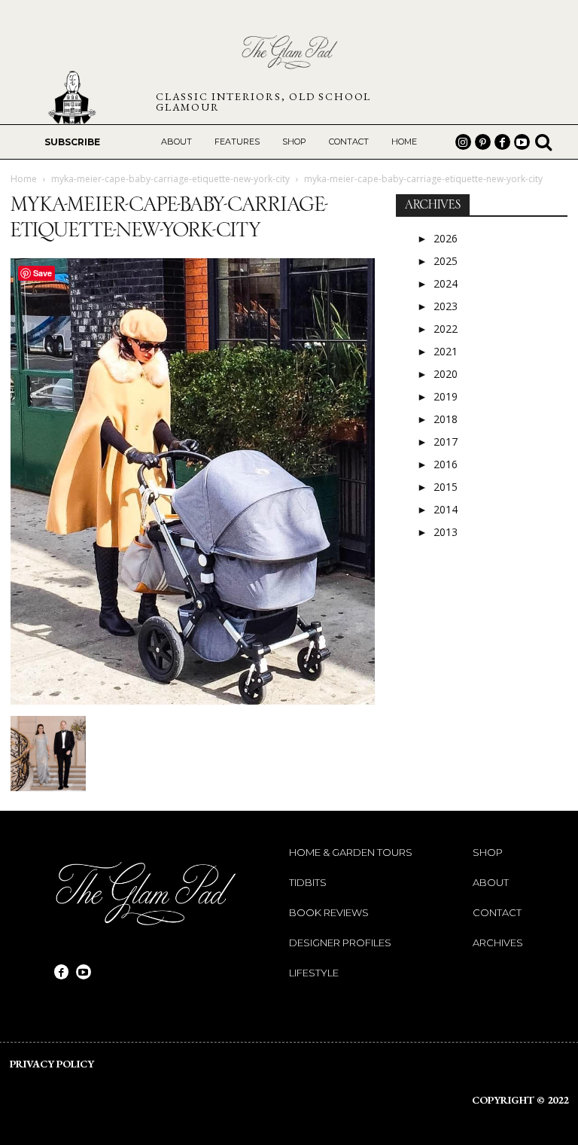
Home (24, 178)
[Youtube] (522, 142)
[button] (543, 141)
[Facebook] (502, 142)
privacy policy (52, 1063)
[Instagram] (463, 142)
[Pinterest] (483, 142)
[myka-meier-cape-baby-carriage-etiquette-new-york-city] (193, 700)
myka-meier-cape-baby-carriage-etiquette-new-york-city (170, 178)
